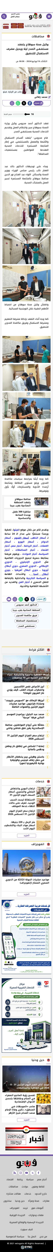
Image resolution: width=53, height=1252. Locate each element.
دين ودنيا (20, 1201)
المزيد (27, 835)
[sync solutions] (26, 1248)
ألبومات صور (37, 1208)
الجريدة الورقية (17, 1215)
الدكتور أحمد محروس (26, 605)
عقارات (46, 1201)
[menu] (49, 16)
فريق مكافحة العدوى (26, 615)
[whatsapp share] (18, 103)
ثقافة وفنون (38, 1186)
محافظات (13, 1186)
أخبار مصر (42, 1179)
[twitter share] (24, 103)
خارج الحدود (41, 1194)
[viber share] (9, 599)
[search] (4, 16)
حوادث (25, 1186)
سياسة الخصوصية (15, 1236)
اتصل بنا (32, 1236)
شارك (37, 103)
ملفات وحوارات (36, 1215)
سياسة (29, 1179)
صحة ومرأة (33, 1201)
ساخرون (7, 1201)
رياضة (20, 1179)
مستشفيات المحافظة (26, 621)
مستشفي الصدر (26, 626)
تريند (25, 1208)
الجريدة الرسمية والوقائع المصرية (26, 1222)
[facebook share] (30, 103)
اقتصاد (9, 1179)
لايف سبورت (26, 1229)
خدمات (27, 1194)
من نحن (43, 1236)
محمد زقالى (41, 97)
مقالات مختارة (13, 1194)
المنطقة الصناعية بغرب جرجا (26, 610)
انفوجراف (14, 1208)
